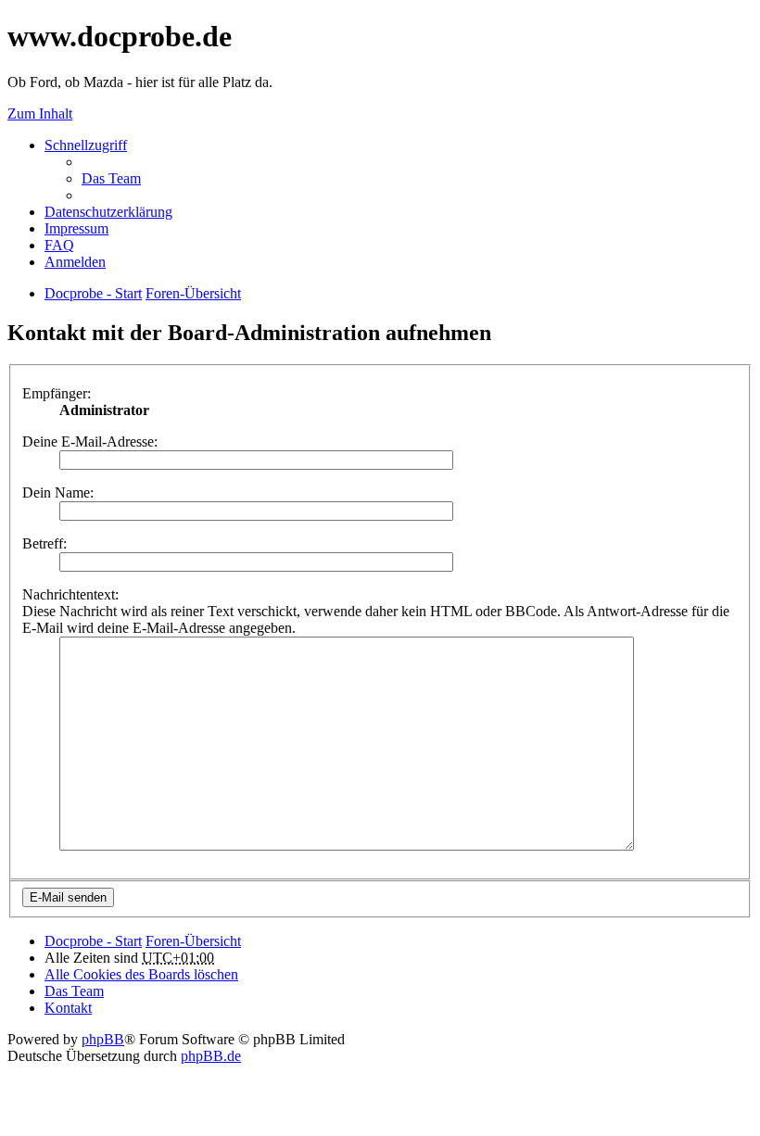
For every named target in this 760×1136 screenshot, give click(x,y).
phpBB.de (211, 1056)
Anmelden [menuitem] (75, 262)
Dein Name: (58, 492)
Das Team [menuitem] (111, 178)
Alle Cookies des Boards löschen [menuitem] (141, 974)
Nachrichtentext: (70, 594)
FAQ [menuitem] (59, 245)
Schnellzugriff (85, 145)
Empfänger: (56, 393)
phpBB (103, 1039)
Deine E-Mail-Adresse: (90, 441)
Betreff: (44, 543)
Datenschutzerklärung (108, 212)
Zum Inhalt (39, 113)
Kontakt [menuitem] (68, 1008)
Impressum (76, 228)
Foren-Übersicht (193, 941)
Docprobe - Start (93, 941)
